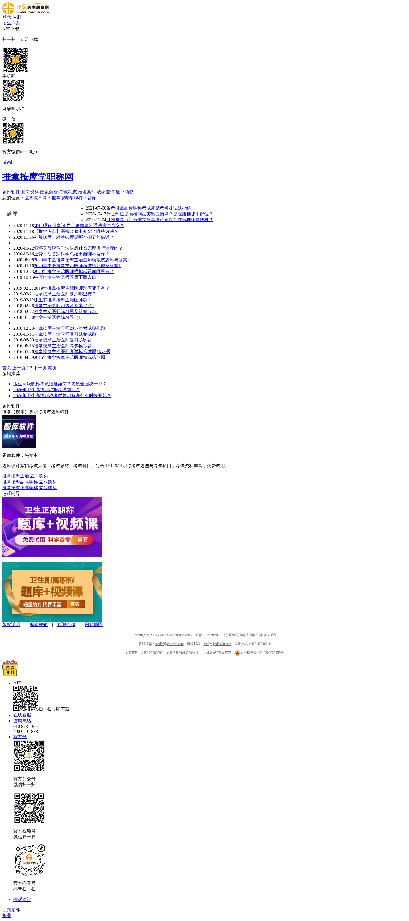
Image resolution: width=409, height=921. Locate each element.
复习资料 (30, 191)
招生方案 (11, 23)
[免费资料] (10, 674)
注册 (16, 17)
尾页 (52, 367)
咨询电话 (22, 720)
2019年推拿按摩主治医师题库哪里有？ (72, 288)
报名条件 (87, 191)
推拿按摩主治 (15, 476)
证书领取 (125, 191)
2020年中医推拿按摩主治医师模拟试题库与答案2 (82, 259)
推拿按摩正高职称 (20, 487)
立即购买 (39, 476)
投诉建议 (22, 899)
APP (17, 683)
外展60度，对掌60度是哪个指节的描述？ (74, 237)
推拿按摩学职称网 (37, 177)
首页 (6, 367)
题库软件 (11, 191)
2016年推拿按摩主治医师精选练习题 (69, 357)
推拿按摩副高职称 (20, 481)
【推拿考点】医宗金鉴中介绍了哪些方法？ (76, 231)
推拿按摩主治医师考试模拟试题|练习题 (72, 351)
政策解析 (49, 191)
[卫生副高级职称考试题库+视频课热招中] (52, 620)
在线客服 (22, 715)
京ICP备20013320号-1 (182, 653)
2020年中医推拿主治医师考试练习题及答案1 (77, 265)
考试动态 (68, 191)
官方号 (20, 736)
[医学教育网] (25, 13)
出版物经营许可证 (218, 653)
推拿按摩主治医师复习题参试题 (65, 334)
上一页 (19, 367)
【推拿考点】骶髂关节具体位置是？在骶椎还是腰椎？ (159, 219)
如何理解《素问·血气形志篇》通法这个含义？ (79, 225)
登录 (6, 17)
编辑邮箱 (39, 624)
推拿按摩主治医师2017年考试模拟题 (69, 328)
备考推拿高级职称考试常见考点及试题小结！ (150, 208)
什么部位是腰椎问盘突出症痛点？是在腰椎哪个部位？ (159, 213)
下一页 (40, 367)
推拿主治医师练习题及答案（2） (66, 311)
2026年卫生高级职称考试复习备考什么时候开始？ (62, 395)
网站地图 (94, 624)
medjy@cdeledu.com (217, 644)
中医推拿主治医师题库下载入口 (65, 277)
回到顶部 (11, 909)
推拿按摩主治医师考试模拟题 (63, 345)
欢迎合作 (66, 624)
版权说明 (11, 624)
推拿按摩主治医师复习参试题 (63, 340)
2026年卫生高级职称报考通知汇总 (46, 389)
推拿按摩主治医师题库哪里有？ (65, 294)
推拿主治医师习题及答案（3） (64, 305)
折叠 (6, 915)
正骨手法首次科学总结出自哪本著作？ (72, 254)
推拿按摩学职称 (67, 197)
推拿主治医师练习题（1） (59, 317)
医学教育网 (35, 197)
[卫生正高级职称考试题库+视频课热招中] (52, 555)
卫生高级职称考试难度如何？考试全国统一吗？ (60, 383)
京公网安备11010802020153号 (262, 653)
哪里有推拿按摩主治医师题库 (63, 299)
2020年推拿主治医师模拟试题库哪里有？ (74, 271)
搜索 (6, 161)
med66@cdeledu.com (169, 644)
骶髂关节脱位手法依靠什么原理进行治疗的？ (78, 248)
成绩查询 (106, 191)
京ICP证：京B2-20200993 (143, 653)
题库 (91, 197)
